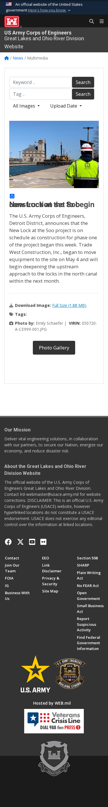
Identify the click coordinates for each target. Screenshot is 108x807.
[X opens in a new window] (20, 542)
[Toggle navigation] (99, 21)
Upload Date (64, 106)
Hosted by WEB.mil (52, 703)
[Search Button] (89, 21)
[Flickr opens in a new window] (43, 542)
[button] (50, 10)
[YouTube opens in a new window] (32, 542)
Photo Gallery (54, 347)
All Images (24, 106)
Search (83, 82)
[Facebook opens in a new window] (8, 542)
